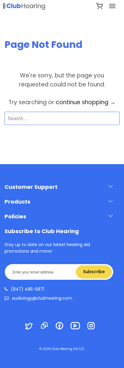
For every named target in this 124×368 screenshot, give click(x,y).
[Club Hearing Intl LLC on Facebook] (62, 326)
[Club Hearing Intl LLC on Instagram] (93, 326)
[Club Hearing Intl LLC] (33, 6)
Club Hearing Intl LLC (68, 349)
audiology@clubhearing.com (42, 298)
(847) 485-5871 (27, 289)
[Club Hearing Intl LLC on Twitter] (31, 327)
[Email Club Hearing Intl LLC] (47, 326)
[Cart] (99, 6)
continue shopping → (86, 102)
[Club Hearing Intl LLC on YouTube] (77, 326)
